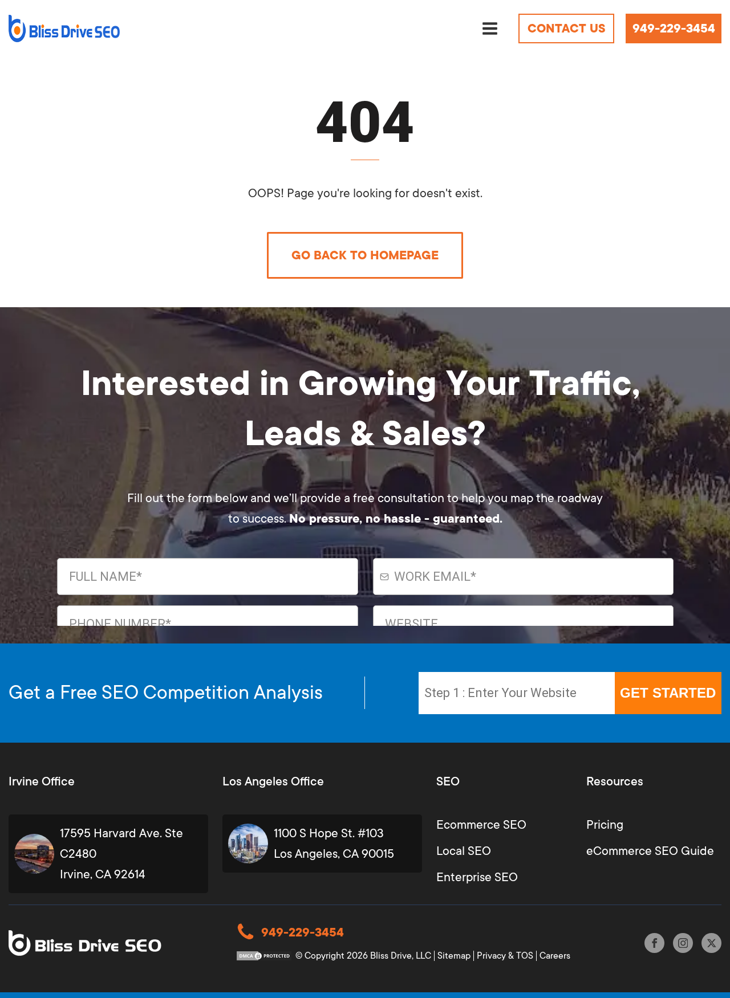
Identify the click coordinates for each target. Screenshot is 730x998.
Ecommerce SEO (481, 825)
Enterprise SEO (477, 877)
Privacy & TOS (505, 956)
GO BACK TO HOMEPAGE (365, 255)
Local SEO (463, 851)
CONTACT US (567, 28)
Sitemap (454, 956)
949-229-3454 (673, 28)
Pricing (604, 825)
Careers (555, 956)
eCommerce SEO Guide (650, 851)
